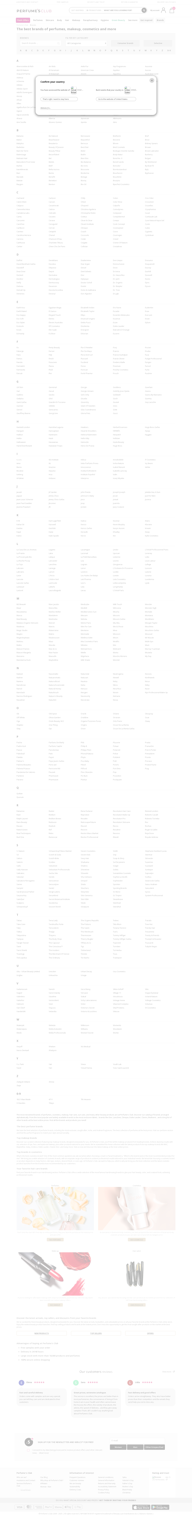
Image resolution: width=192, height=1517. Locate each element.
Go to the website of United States (112, 99)
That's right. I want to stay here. (56, 99)
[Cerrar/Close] (152, 80)
